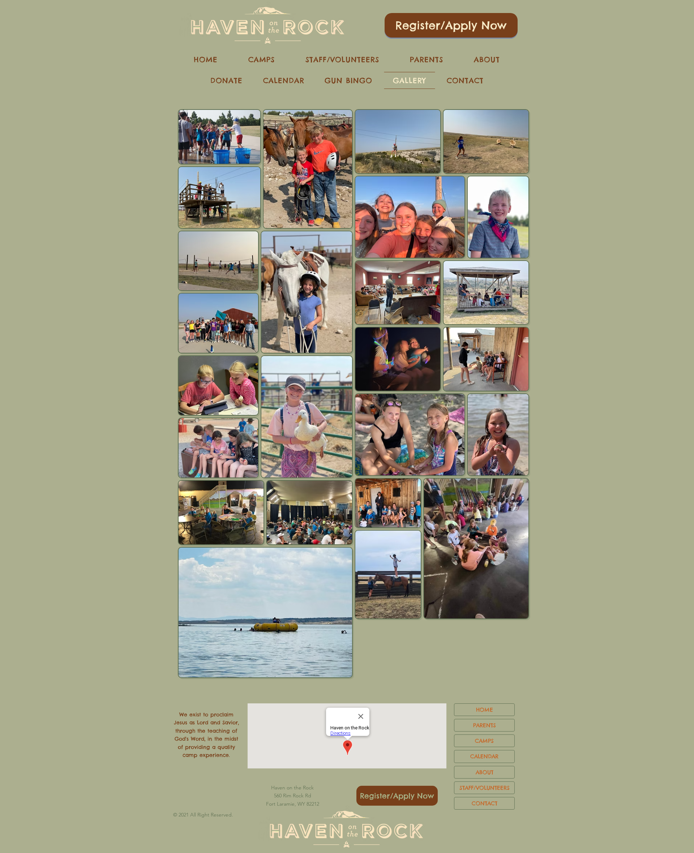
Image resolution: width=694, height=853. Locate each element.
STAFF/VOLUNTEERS (484, 787)
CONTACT (484, 803)
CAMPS (484, 740)
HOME (484, 709)
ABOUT (484, 772)
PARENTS (484, 725)
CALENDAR (484, 756)
